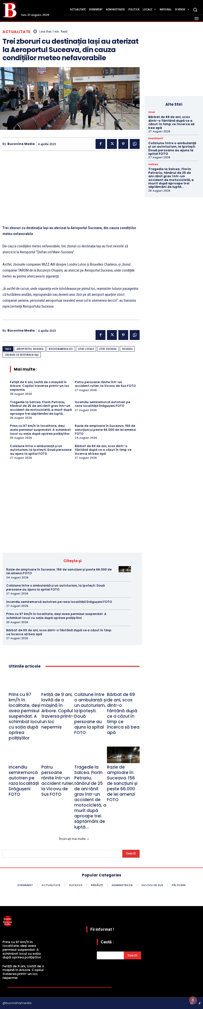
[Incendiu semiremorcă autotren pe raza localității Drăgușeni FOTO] (125, 601)
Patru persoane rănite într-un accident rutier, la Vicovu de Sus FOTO (105, 384)
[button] (195, 9)
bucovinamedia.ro (61, 349)
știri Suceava (108, 349)
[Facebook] (100, 144)
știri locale (86, 349)
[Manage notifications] (193, 1000)
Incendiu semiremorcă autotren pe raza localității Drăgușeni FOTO (102, 404)
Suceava (127, 349)
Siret (151, 112)
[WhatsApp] (135, 144)
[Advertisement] (71, 190)
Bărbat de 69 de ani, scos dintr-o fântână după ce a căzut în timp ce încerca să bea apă (103, 450)
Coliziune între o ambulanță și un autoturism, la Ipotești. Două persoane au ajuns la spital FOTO (41, 450)
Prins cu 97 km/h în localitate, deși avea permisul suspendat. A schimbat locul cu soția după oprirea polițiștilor (40, 429)
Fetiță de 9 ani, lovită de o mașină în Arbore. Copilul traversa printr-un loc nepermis (39, 386)
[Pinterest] (123, 144)
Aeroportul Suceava (30, 349)
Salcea (153, 164)
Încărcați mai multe (72, 839)
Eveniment (155, 138)
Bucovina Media (21, 144)
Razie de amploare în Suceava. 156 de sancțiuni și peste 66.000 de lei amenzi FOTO (105, 429)
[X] (112, 144)
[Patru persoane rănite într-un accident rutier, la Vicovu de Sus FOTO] (57, 755)
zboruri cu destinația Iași (22, 355)
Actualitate (16, 32)
